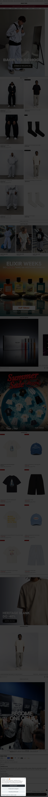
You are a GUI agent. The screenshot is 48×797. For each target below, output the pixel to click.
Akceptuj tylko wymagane (13, 788)
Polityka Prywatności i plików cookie (9, 795)
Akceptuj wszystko (13, 785)
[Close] (25, 778)
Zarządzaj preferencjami (13, 791)
